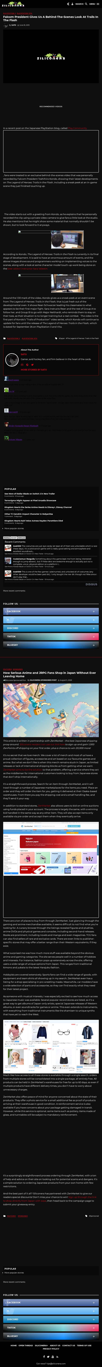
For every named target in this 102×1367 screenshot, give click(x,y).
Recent (14, 538)
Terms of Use (84, 1345)
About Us (55, 1345)
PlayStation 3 (9, 13)
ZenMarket (44, 805)
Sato (14, 25)
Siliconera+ (41, 1345)
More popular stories (14, 528)
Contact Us (68, 1345)
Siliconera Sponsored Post (43, 680)
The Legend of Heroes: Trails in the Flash (83, 338)
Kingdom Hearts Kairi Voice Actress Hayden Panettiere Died (34, 521)
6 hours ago (49, 554)
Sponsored (18, 669)
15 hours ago (49, 579)
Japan (62, 338)
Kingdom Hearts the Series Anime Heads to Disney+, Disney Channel (38, 507)
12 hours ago (49, 567)
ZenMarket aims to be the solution (22, 769)
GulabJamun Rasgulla (24, 559)
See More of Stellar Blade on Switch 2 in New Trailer (30, 494)
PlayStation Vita (24, 13)
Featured (7, 669)
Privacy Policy (51, 1349)
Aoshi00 (17, 546)
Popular (21, 538)
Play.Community (77, 128)
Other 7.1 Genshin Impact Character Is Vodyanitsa (29, 514)
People (6, 538)
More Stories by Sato (34, 369)
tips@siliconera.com (56, 1363)
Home (14, 1345)
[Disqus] (51, 408)
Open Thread (26, 1345)
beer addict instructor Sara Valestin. (28, 268)
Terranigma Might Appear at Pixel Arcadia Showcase (30, 500)
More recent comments (14, 591)
